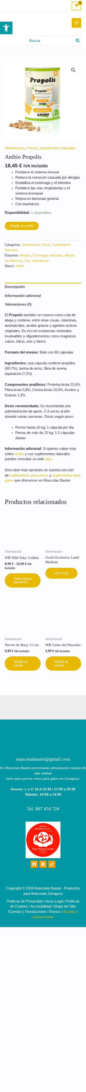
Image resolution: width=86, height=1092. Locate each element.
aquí (48, 459)
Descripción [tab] (15, 287)
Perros (32, 148)
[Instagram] (43, 864)
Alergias (25, 255)
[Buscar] (78, 41)
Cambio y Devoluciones (27, 912)
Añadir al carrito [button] (20, 663)
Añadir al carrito (22, 226)
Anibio (19, 266)
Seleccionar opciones (22, 580)
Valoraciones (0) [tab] (18, 304)
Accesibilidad (41, 906)
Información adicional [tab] (23, 296)
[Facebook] (34, 864)
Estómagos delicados (48, 255)
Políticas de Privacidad (24, 901)
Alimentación (15, 148)
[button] (6, 28)
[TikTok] (51, 864)
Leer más (61, 573)
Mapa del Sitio (65, 906)
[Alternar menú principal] (76, 23)
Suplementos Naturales (57, 148)
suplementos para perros (29, 475)
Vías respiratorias (36, 260)
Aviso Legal (54, 901)
